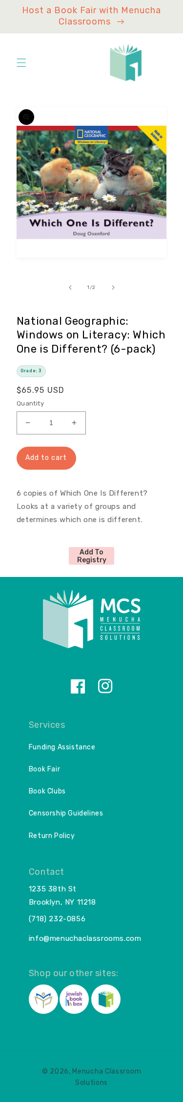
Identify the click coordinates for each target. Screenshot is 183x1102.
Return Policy (52, 836)
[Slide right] (113, 287)
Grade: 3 (30, 370)
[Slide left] (70, 287)
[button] (21, 62)
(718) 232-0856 (57, 918)
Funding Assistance (62, 747)
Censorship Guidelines (66, 813)
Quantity (30, 403)
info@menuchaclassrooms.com (85, 938)
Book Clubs (47, 791)
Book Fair (44, 769)
